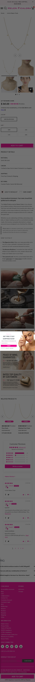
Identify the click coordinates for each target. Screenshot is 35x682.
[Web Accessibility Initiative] (0, 680)
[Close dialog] (34, 332)
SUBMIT (9, 345)
